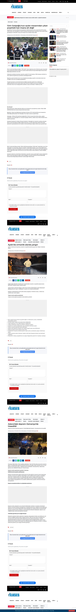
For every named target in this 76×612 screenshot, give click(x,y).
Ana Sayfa (11, 21)
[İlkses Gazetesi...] (17, 6)
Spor (34, 12)
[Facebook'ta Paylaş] (13, 66)
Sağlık (42, 12)
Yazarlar (53, 1)
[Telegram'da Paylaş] (20, 66)
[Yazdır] (46, 63)
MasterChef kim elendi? (61, 36)
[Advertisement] (48, 7)
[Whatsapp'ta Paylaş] (17, 66)
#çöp (10, 161)
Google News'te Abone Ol (28, 172)
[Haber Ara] (68, 12)
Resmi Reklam (54, 12)
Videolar (49, 1)
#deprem (11, 527)
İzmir (38, 12)
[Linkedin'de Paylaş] (22, 66)
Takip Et (27, 65)
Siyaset (24, 12)
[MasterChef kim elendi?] (52, 37)
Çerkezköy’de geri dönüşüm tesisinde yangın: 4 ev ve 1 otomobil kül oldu (62, 43)
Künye (57, 1)
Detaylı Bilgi (52, 610)
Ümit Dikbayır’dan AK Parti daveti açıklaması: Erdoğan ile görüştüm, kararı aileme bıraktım (62, 32)
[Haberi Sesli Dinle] (39, 63)
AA (36, 35)
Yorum (10, 188)
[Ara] (67, 26)
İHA (37, 430)
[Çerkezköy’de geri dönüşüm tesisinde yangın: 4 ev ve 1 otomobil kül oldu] (52, 43)
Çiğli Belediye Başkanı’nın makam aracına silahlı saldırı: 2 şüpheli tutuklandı (18, 241)
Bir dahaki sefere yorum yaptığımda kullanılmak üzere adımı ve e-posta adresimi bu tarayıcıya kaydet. (27, 205)
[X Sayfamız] (60, 1)
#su (10, 340)
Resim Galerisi (44, 1)
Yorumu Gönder (13, 209)
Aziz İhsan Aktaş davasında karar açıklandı (30, 241)
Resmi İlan (47, 12)
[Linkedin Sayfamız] (65, 1)
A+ (43, 62)
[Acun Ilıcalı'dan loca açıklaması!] (52, 60)
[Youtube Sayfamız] (67, 1)
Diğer (60, 12)
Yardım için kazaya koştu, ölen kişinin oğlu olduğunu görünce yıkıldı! (36, 241)
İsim (10, 199)
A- (41, 62)
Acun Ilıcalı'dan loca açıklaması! (60, 60)
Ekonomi (30, 12)
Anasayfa (39, 1)
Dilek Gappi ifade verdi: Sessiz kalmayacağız (23, 17)
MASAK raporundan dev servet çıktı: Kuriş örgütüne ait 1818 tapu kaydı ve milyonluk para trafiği (62, 49)
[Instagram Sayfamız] (63, 1)
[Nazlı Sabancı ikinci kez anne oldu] (52, 55)
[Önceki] (66, 18)
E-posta (30, 199)
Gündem (19, 12)
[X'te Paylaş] (15, 66)
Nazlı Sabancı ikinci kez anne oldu (61, 55)
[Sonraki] (68, 18)
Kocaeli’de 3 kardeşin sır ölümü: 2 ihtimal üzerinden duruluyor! (43, 241)
